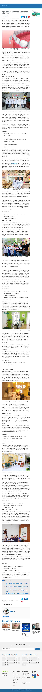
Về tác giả (6, 616)
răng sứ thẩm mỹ (14, 163)
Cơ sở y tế (5, 675)
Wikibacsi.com (20, 21)
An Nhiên (12, 611)
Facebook (24, 17)
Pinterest (29, 17)
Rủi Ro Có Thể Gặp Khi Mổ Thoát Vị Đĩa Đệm (36, 632)
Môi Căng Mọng (15, 630)
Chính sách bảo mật (16, 677)
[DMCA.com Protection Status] (5, 671)
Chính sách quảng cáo (16, 680)
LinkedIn (26, 17)
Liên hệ (14, 685)
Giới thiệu (14, 683)
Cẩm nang (7, 5)
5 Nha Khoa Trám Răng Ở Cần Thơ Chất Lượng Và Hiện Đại (17, 593)
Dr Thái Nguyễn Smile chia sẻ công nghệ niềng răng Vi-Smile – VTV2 (25, 636)
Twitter (22, 17)
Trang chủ (3, 5)
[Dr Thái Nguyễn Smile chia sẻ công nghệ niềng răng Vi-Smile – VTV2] (26, 627)
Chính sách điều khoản (16, 675)
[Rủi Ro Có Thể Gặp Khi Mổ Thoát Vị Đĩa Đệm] (36, 626)
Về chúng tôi (15, 682)
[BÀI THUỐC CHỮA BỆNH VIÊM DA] (6, 625)
